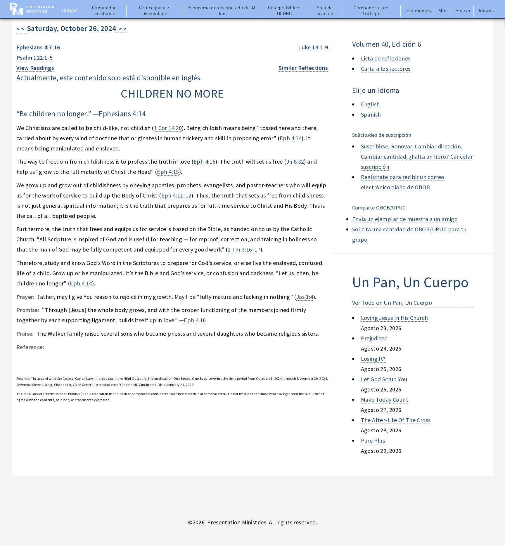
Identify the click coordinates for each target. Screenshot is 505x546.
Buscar (463, 11)
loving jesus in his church (394, 317)
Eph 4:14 (291, 138)
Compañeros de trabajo (371, 11)
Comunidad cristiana (104, 11)
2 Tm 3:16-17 (244, 249)
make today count (384, 399)
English (370, 104)
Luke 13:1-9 (313, 47)
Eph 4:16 (195, 320)
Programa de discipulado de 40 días (222, 11)
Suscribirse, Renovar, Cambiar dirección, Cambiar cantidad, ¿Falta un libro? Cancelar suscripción (417, 156)
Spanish (371, 114)
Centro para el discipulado (155, 11)
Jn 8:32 (295, 161)
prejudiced (374, 338)
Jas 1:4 (304, 296)
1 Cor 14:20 (168, 127)
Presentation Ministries (40, 9)
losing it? (373, 358)
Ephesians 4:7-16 (38, 47)
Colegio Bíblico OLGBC (284, 11)
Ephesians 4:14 (122, 113)
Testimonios (418, 11)
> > (121, 28)
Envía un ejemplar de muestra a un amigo (405, 219)
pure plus (373, 440)
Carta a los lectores (386, 68)
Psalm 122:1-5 (34, 57)
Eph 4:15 (204, 161)
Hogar (69, 11)
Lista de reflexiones (386, 58)
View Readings (35, 67)
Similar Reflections (303, 67)
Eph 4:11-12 (176, 195)
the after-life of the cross (396, 420)
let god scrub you (384, 379)
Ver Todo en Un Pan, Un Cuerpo (392, 302)
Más (442, 11)
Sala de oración (325, 11)
